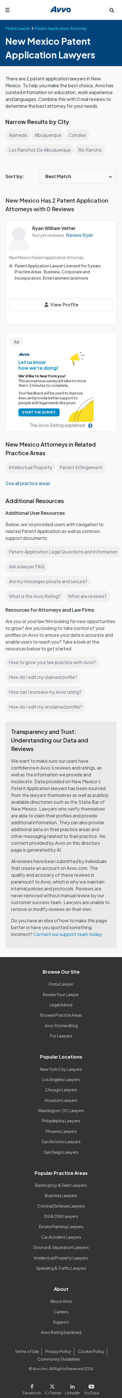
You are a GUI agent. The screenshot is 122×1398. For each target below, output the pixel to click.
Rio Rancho (90, 150)
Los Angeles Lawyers (61, 1079)
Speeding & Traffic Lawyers (61, 1268)
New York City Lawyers (61, 1069)
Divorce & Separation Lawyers (61, 1247)
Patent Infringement (81, 467)
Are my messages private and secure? (48, 581)
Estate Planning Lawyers (61, 1226)
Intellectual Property (30, 467)
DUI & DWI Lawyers (61, 1216)
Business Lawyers (61, 1195)
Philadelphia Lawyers (61, 1120)
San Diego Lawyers (61, 1152)
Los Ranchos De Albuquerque (40, 150)
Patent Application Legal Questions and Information (63, 552)
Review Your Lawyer (61, 994)
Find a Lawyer (61, 983)
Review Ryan (79, 235)
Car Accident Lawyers (61, 1237)
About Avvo (61, 1301)
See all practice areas (27, 483)
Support (61, 1321)
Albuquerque (47, 135)
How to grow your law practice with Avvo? (52, 662)
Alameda (18, 135)
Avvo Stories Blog (61, 1025)
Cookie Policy (91, 1351)
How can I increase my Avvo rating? (45, 692)
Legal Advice (61, 1004)
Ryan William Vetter (53, 228)
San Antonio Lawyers (61, 1141)
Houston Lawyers (61, 1100)
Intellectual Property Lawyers (61, 1257)
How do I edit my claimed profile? (43, 677)
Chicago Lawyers (61, 1089)
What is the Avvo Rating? (35, 596)
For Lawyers (61, 1035)
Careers (61, 1311)
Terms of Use (27, 1351)
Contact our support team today (67, 934)
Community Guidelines (58, 1359)
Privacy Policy (58, 1351)
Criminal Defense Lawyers (61, 1205)
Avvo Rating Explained (61, 1332)
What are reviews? (87, 596)
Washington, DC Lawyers (61, 1110)
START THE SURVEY (39, 412)
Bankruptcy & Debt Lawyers (61, 1185)
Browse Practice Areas (61, 1015)
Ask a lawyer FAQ (27, 566)
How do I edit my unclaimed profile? (45, 707)
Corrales (77, 135)
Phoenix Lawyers (61, 1131)
